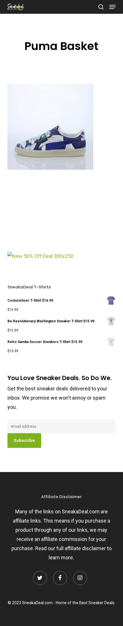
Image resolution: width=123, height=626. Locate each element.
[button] (112, 7)
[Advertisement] (50, 213)
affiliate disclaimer (85, 548)
